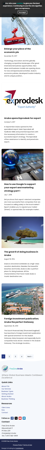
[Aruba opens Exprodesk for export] (22, 98)
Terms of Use (27, 445)
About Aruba (6, 396)
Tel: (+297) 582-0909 (10, 436)
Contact (5, 412)
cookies (20, 3)
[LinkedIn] (24, 418)
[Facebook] (12, 418)
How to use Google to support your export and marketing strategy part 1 (20, 187)
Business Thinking (8, 399)
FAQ (3, 410)
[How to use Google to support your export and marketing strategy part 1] (22, 164)
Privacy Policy (17, 445)
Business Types (7, 391)
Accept (22, 12)
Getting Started (7, 394)
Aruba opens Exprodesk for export (22, 118)
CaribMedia (19, 448)
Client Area (6, 407)
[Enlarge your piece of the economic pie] (22, 29)
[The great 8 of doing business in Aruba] (22, 232)
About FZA (5, 386)
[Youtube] (20, 418)
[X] (16, 418)
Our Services (6, 389)
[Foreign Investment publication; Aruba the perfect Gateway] (22, 299)
